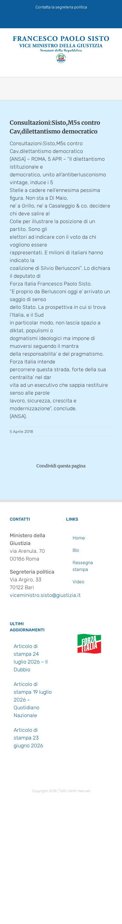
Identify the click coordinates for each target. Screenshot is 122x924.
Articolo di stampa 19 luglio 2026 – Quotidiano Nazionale (33, 699)
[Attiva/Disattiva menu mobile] (109, 66)
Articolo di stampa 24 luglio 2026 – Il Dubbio (31, 658)
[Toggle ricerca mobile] (98, 66)
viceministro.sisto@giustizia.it (45, 595)
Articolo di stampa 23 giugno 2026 (28, 738)
